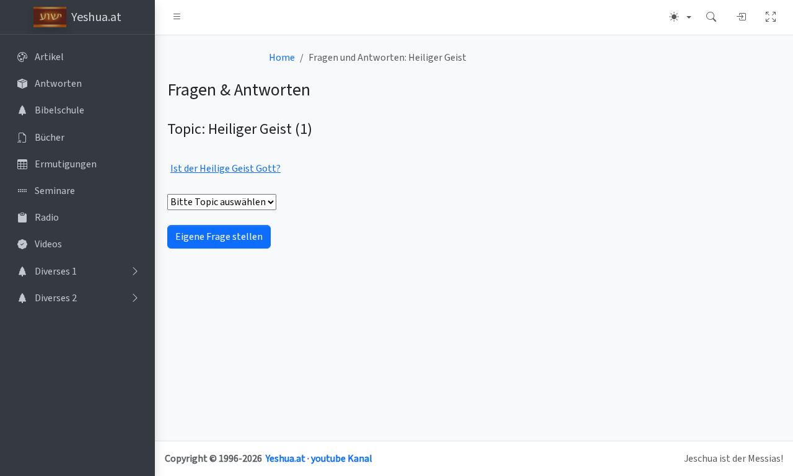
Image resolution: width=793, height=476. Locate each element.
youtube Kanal (341, 458)
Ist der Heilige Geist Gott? (225, 168)
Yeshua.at (285, 458)
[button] (177, 17)
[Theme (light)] (680, 17)
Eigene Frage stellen (219, 237)
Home (282, 57)
